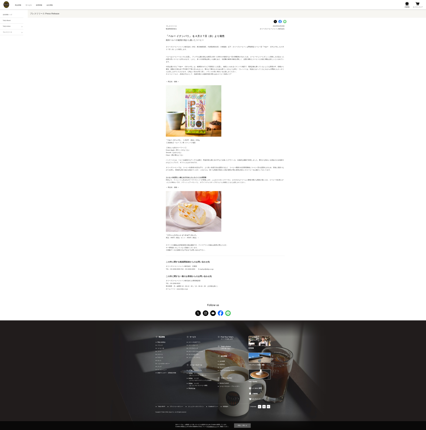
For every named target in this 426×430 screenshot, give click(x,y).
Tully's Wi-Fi (161, 406)
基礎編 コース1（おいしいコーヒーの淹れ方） (197, 374)
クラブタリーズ (193, 348)
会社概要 (222, 361)
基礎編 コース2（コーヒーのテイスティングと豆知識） (200, 379)
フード (159, 351)
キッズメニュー (162, 369)
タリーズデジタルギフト (195, 351)
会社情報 (224, 356)
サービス (193, 337)
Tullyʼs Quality (226, 378)
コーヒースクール (196, 365)
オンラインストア (257, 399)
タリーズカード (193, 345)
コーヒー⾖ (160, 348)
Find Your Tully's (227, 338)
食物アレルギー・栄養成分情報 (166, 373)
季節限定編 (191, 388)
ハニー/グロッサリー (163, 363)
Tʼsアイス (160, 357)
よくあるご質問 (257, 388)
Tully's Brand (7, 20)
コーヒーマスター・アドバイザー (230, 386)
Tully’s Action (226, 347)
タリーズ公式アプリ (194, 342)
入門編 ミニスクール (195, 370)
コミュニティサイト (194, 357)
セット (159, 360)
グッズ (159, 366)
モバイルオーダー (193, 354)
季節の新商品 (161, 342)
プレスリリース (7, 32)
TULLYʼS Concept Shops (227, 370)
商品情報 (162, 337)
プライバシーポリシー (176, 406)
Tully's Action (7, 26)
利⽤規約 (225, 406)
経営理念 (222, 364)
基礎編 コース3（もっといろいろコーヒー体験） (198, 384)
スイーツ (160, 354)
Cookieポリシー (213, 406)
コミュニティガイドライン (196, 406)
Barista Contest (224, 383)
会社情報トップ (7, 14)
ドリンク (160, 345)
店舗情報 (255, 393)
